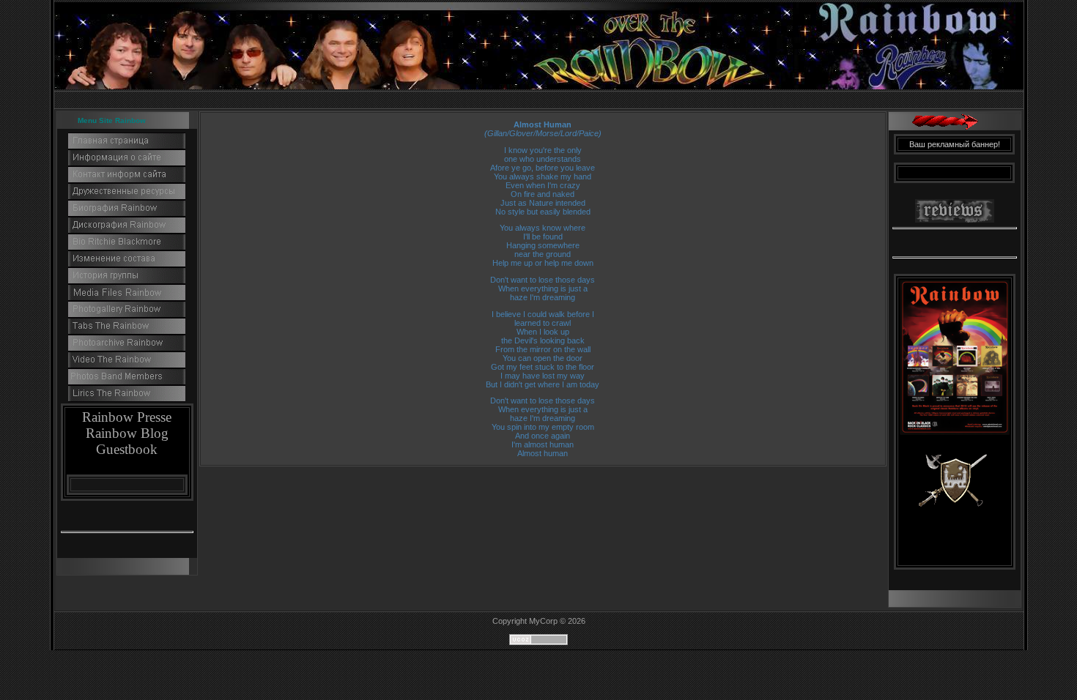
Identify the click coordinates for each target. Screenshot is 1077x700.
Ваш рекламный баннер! (954, 144)
